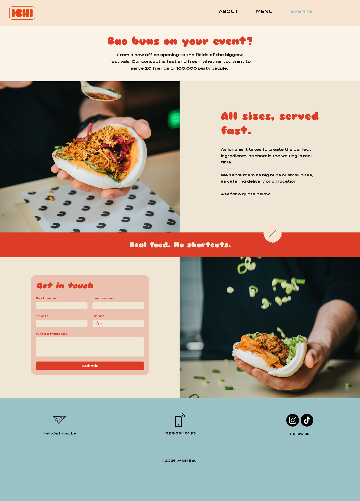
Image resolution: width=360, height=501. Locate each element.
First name (47, 298)
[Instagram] (292, 420)
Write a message (52, 333)
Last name (102, 298)
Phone (98, 316)
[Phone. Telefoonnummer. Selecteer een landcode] (99, 323)
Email (42, 316)
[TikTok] (307, 420)
